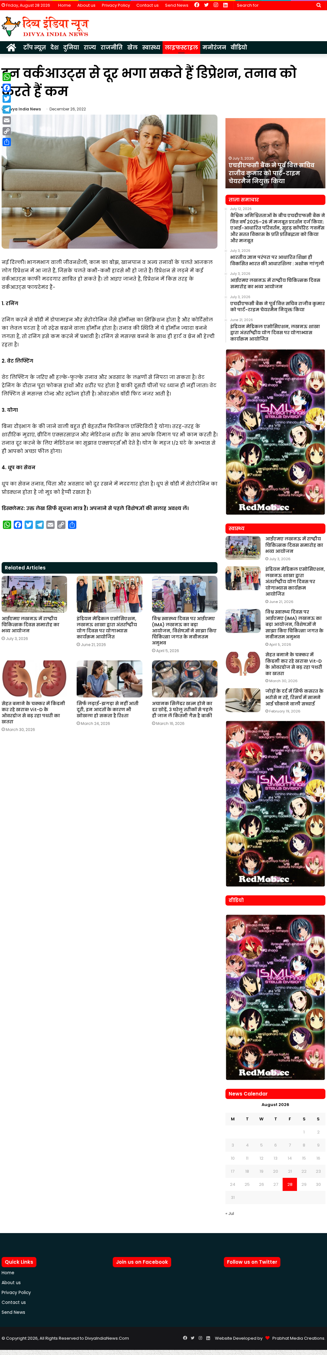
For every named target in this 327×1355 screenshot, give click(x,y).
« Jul (229, 1213)
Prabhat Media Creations (297, 1338)
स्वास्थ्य (151, 47)
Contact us (147, 5)
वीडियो (239, 47)
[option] (275, 153)
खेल (132, 47)
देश (54, 47)
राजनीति (112, 47)
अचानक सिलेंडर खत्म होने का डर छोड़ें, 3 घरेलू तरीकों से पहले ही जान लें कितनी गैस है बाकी (182, 709)
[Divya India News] (45, 26)
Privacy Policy (116, 5)
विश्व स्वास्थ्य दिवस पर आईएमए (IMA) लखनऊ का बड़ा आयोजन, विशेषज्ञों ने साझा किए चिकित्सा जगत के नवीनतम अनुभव (184, 630)
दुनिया (71, 47)
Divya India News (23, 109)
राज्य (90, 47)
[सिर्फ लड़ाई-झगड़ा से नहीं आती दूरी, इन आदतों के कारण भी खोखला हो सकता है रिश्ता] (109, 678)
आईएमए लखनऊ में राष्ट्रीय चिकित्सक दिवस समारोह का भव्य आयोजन (30, 624)
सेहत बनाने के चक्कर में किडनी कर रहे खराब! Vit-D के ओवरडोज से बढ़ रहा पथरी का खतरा (33, 712)
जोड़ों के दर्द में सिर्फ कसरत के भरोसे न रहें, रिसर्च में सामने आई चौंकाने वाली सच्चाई (294, 697)
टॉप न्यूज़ (34, 47)
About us (86, 5)
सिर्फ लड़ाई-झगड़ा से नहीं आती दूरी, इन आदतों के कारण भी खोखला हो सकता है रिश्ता (108, 709)
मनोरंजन (214, 47)
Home (64, 5)
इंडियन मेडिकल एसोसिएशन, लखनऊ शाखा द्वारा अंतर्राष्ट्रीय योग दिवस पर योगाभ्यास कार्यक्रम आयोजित (107, 627)
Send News (176, 5)
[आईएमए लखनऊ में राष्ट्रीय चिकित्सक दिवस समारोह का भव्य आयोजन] (34, 594)
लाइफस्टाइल (181, 47)
